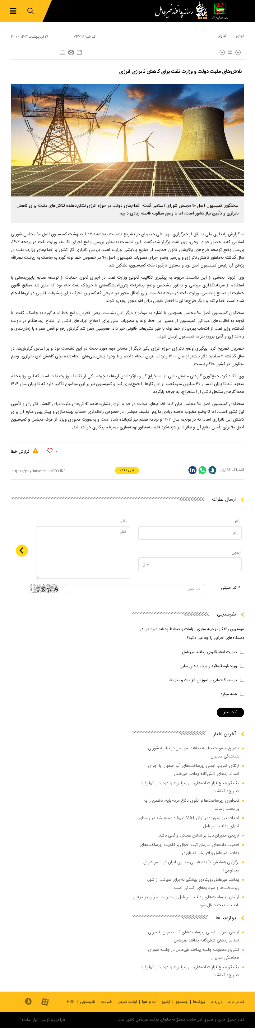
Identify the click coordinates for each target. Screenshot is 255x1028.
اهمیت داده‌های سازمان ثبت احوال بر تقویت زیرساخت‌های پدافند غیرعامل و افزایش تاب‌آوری (189, 849)
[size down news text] (238, 52)
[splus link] (212, 470)
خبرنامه (106, 1001)
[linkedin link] (192, 470)
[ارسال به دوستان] (71, 52)
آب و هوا (149, 1001)
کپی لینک (127, 470)
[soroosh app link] (28, 1002)
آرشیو (166, 1001)
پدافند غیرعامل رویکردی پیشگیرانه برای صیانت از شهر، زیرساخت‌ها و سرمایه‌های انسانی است (193, 884)
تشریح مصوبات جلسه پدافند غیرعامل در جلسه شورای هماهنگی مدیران (193, 752)
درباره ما (216, 1001)
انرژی (240, 36)
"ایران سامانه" (29, 1020)
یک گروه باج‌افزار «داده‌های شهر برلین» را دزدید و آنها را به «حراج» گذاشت (190, 787)
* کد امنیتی (230, 587)
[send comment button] (22, 551)
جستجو (181, 1001)
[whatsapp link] (202, 470)
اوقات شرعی (127, 1001)
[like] (50, 451)
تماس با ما (236, 1001)
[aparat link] (45, 1002)
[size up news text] (222, 52)
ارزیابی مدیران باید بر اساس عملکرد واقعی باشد (199, 835)
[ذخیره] (79, 52)
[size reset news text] (229, 52)
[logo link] (183, 11)
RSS (71, 1001)
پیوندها (199, 1001)
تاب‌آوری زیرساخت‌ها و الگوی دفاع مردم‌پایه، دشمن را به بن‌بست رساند (191, 805)
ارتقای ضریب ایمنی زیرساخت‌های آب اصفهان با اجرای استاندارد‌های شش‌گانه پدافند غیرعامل (193, 770)
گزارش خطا (21, 451)
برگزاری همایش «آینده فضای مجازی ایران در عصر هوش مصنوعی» (191, 866)
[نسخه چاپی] (62, 52)
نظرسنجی (87, 1001)
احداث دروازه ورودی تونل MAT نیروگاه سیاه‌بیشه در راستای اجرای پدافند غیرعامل (189, 822)
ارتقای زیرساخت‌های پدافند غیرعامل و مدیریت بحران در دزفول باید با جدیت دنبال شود (186, 901)
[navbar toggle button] (13, 11)
